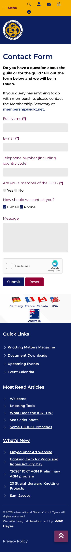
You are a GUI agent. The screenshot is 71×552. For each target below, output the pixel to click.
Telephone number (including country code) (29, 161)
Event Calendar (21, 372)
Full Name (14, 118)
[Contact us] (49, 4)
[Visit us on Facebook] (29, 12)
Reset (34, 282)
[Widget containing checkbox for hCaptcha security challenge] (33, 266)
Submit (13, 282)
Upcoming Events (23, 364)
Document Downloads (27, 355)
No (20, 190)
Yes (9, 190)
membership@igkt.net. (24, 109)
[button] (10, 8)
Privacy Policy (15, 541)
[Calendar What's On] (59, 4)
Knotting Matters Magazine (31, 347)
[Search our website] (29, 4)
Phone (29, 207)
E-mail (11, 138)
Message (11, 218)
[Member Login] (39, 4)
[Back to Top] (61, 536)
